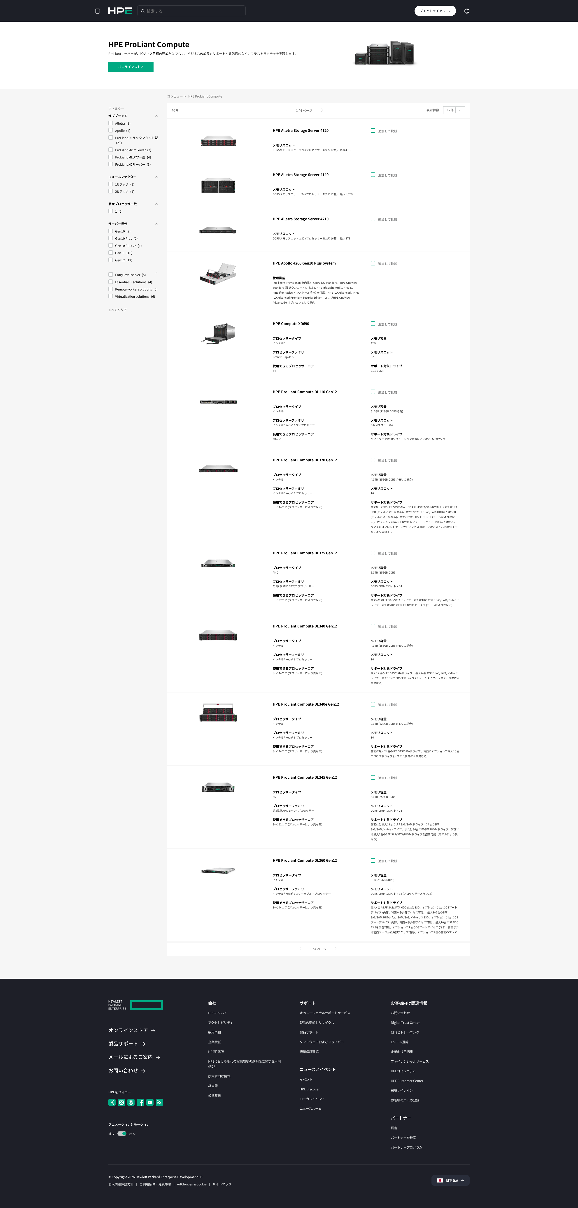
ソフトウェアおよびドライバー (322, 1041)
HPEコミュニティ (403, 1071)
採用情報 (214, 1032)
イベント (306, 1079)
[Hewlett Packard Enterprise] (120, 10)
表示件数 (433, 110)
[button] (97, 10)
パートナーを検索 (403, 1137)
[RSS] (159, 1102)
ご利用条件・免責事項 (155, 1184)
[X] (112, 1102)
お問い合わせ (400, 1012)
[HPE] (135, 1005)
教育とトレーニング (405, 1032)
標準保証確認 (309, 1051)
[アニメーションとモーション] (121, 1133)
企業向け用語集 (402, 1051)
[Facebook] (140, 1102)
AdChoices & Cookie (192, 1184)
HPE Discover (310, 1089)
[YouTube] (150, 1102)
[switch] (119, 1133)
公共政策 (214, 1095)
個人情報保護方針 (121, 1184)
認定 (394, 1127)
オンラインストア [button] (131, 66)
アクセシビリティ (220, 1022)
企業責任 (214, 1041)
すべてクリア (117, 309)
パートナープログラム (406, 1147)
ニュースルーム (311, 1108)
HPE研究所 (216, 1051)
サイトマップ (221, 1184)
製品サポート (309, 1032)
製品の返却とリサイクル (317, 1022)
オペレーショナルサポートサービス (325, 1012)
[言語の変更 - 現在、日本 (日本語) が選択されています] (466, 10)
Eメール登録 (399, 1041)
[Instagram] (121, 1102)
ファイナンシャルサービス (410, 1061)
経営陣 (213, 1085)
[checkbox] (133, 124)
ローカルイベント (312, 1098)
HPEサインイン (402, 1090)
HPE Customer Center (407, 1080)
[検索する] (142, 11)
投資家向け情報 (219, 1075)
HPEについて (217, 1012)
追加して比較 (387, 131)
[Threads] (131, 1102)
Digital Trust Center (405, 1022)
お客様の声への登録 (405, 1100)
